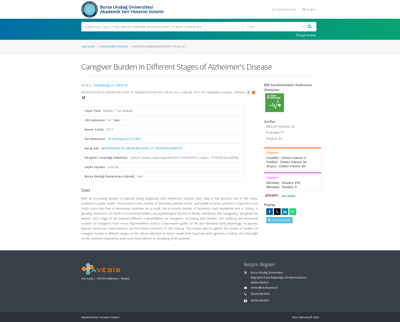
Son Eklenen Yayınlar (113, 46)
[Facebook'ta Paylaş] (269, 211)
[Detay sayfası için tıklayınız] (274, 102)
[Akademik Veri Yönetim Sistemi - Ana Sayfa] (90, 9)
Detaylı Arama (306, 35)
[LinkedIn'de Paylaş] (285, 211)
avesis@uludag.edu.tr (264, 287)
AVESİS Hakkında (107, 278)
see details (288, 196)
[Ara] (309, 26)
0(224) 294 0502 (260, 294)
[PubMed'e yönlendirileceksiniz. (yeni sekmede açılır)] (249, 92)
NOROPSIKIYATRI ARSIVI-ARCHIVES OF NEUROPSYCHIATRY (141, 148)
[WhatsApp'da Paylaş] (292, 211)
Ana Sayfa (88, 46)
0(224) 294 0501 (260, 300)
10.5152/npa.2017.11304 (124, 139)
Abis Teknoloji (300, 317)
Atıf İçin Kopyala (280, 220)
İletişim (125, 278)
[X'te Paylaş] (277, 211)
